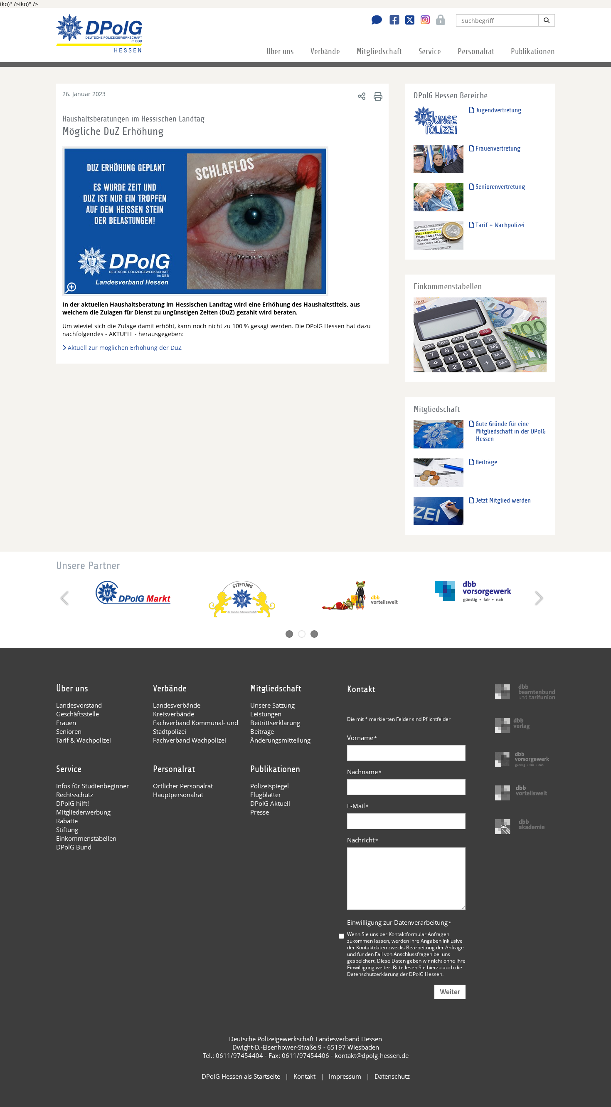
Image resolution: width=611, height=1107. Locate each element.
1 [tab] (289, 634)
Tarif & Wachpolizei (83, 740)
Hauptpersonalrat (178, 794)
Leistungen (265, 714)
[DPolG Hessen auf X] (406, 20)
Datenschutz (392, 1076)
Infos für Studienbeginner (92, 786)
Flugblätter (265, 794)
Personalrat (476, 51)
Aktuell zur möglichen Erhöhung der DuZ (125, 348)
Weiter (450, 992)
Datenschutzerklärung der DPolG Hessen (394, 974)
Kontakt (304, 1076)
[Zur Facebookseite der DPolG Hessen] (391, 20)
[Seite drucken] (376, 96)
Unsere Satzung (272, 705)
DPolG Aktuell (270, 803)
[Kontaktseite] (374, 20)
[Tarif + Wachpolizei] (438, 235)
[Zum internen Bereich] (438, 20)
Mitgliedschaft (379, 51)
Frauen (66, 722)
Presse (259, 812)
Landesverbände (176, 705)
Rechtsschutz (74, 794)
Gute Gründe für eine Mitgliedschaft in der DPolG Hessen (510, 431)
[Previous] (65, 598)
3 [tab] (314, 634)
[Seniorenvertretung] (438, 197)
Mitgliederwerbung (83, 812)
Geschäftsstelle (77, 714)
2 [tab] (302, 634)
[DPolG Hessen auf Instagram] (422, 20)
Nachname (364, 772)
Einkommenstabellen (86, 838)
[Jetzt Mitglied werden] (438, 511)
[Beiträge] (438, 472)
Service (430, 51)
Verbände (325, 51)
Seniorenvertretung (499, 187)
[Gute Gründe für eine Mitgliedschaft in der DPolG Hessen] (438, 434)
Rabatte (67, 821)
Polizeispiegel (269, 786)
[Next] (538, 598)
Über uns (280, 51)
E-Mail (358, 806)
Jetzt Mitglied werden (502, 500)
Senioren (68, 731)
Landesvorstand (79, 705)
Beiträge (485, 462)
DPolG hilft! (72, 803)
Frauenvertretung (497, 148)
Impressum (345, 1076)
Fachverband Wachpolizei (189, 740)
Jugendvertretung (497, 110)
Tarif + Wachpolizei (499, 225)
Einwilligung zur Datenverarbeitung (399, 922)
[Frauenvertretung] (438, 159)
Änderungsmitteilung (280, 740)
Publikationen (533, 51)
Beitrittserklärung (275, 722)
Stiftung (67, 829)
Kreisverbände (173, 714)
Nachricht (362, 840)
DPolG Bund (73, 847)
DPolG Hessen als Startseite (241, 1076)
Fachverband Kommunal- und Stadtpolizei (195, 727)
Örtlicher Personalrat (183, 786)
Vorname (362, 737)
